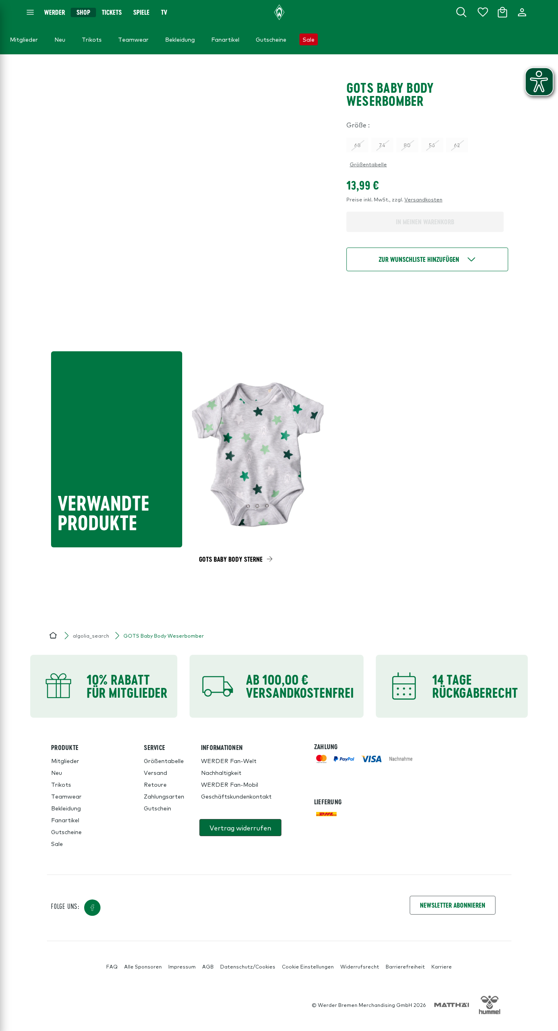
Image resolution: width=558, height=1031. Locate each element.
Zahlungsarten (164, 796)
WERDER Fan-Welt (229, 760)
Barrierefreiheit (405, 966)
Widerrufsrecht (359, 966)
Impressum (182, 966)
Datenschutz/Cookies (247, 966)
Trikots (61, 784)
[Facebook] (92, 907)
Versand (155, 772)
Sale (57, 843)
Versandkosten (423, 199)
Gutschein (157, 808)
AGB (208, 966)
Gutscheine (66, 831)
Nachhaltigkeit (221, 772)
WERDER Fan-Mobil (229, 784)
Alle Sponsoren (143, 966)
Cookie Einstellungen (308, 966)
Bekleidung (66, 808)
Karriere (441, 966)
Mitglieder (65, 760)
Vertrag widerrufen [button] (240, 827)
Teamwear (66, 796)
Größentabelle (368, 164)
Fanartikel (65, 819)
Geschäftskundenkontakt (236, 796)
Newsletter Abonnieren (452, 905)
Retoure (155, 784)
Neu (56, 772)
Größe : (358, 124)
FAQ (112, 966)
